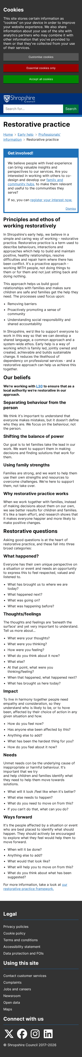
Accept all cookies (41, 79)
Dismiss (71, 208)
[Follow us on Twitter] (9, 1033)
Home (8, 134)
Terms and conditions (20, 940)
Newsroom (12, 996)
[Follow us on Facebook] (22, 1033)
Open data (11, 1002)
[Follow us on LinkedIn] (48, 1033)
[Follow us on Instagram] (35, 1033)
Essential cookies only (41, 68)
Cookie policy (14, 933)
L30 (39, 386)
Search (70, 109)
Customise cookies (41, 57)
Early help (25, 134)
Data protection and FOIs (23, 953)
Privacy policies (15, 926)
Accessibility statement (21, 947)
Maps (7, 1009)
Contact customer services (24, 976)
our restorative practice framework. (35, 886)
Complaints (12, 982)
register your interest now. (51, 200)
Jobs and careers (17, 989)
